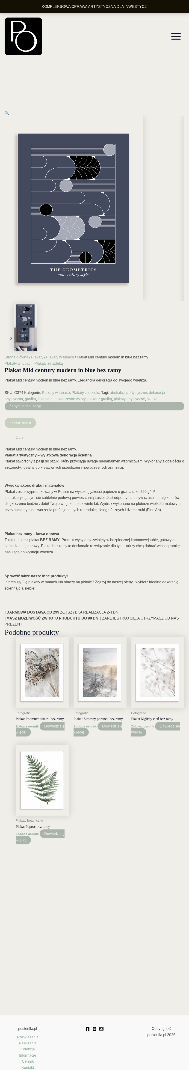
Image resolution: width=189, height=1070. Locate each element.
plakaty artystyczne (129, 399)
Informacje (27, 1055)
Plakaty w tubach (60, 357)
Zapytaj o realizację (25, 406)
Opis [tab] (19, 437)
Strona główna (16, 357)
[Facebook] (88, 1029)
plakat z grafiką (99, 399)
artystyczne (138, 393)
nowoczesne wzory (70, 399)
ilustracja (45, 399)
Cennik (28, 1061)
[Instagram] (94, 1029)
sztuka (152, 399)
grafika (30, 399)
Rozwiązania (27, 1037)
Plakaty (37, 357)
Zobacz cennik (20, 423)
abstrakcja (118, 393)
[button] (7, 113)
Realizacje (27, 1043)
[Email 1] (101, 1029)
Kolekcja (28, 1049)
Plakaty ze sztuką (48, 363)
